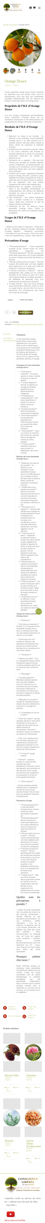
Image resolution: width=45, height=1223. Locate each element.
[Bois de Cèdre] (11, 1052)
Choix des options (8, 1089)
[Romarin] (11, 1117)
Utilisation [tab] (7, 334)
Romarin (9, 1140)
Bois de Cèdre (12, 1075)
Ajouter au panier (25, 312)
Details (17, 1087)
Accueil (6, 25)
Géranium (31, 1075)
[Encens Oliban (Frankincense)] (33, 1117)
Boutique (13, 25)
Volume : (11, 300)
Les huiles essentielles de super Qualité (28, 324)
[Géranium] (33, 1052)
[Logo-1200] (12, 4)
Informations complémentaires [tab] (8, 339)
